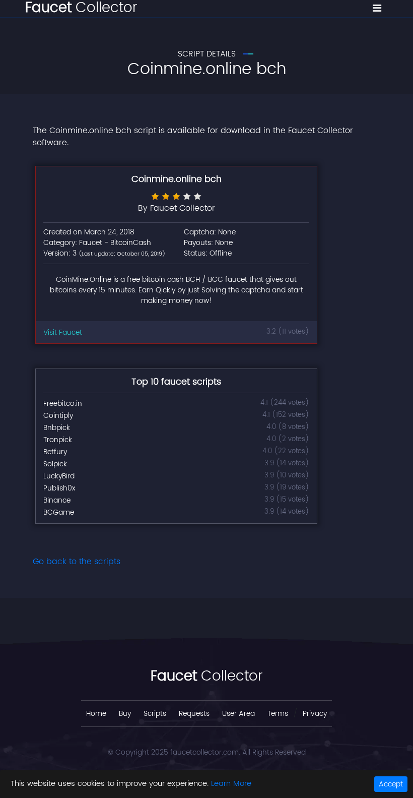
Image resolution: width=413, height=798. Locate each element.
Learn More (231, 783)
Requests (194, 713)
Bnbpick (56, 428)
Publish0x (59, 488)
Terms (277, 713)
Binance (57, 500)
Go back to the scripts (76, 561)
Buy (125, 713)
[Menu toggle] (377, 9)
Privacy (315, 713)
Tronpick (57, 440)
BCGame (58, 512)
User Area (238, 713)
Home (96, 713)
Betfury (55, 452)
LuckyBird (59, 476)
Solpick (55, 464)
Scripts (155, 713)
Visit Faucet (62, 332)
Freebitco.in (62, 403)
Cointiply (58, 415)
